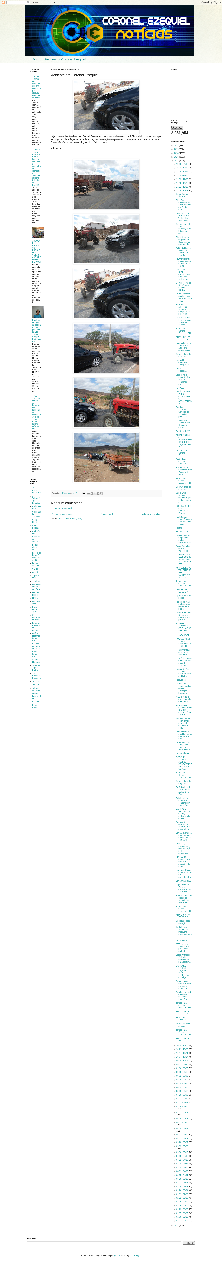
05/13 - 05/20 (182, 1146)
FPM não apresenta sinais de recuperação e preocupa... (183, 309)
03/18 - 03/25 (182, 1179)
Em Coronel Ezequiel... (182, 1018)
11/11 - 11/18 (182, 187)
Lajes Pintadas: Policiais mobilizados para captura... (183, 958)
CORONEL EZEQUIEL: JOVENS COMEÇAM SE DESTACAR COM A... (184, 763)
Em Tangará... (182, 940)
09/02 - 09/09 (182, 1076)
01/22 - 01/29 (182, 1209)
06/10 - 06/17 (182, 1129)
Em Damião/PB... (183, 753)
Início (34, 59)
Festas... (179, 528)
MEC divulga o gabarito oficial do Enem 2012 (183, 699)
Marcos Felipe (35, 593)
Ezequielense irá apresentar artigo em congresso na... (184, 346)
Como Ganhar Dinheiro (182, 195)
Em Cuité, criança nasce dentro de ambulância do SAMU (184, 836)
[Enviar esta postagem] (83, 493)
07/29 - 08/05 (182, 1095)
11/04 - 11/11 (182, 190)
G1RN (35, 569)
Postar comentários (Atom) (70, 518)
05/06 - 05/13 (182, 1152)
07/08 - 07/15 (182, 1106)
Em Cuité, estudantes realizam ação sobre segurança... (183, 848)
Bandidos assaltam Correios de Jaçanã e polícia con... (182, 412)
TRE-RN (36, 685)
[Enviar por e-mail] (88, 493)
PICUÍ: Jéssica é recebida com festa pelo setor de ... (184, 297)
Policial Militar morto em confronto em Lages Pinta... (183, 801)
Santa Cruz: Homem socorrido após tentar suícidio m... (184, 497)
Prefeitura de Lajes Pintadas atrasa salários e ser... (184, 520)
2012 (176, 161)
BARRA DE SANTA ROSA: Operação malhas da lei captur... (183, 813)
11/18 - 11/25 (182, 183)
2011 (176, 1225)
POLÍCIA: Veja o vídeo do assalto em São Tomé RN (184, 642)
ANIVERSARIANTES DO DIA (184, 338)
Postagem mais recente (62, 514)
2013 (176, 157)
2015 (176, 149)
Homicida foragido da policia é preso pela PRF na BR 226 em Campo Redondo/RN (36, 330)
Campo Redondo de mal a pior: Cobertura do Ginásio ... (183, 424)
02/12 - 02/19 (182, 1198)
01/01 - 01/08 (182, 1221)
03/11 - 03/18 (182, 1182)
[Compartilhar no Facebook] (97, 493)
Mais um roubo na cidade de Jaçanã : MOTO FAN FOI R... (184, 899)
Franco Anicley (35, 564)
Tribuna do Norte (36, 689)
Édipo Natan (35, 706)
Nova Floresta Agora (35, 609)
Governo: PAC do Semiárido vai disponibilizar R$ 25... (183, 286)
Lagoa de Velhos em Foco (36, 586)
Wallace (35, 702)
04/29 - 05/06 (182, 1156)
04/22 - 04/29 (182, 1160)
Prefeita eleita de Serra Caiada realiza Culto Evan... (183, 790)
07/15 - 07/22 (182, 1102)
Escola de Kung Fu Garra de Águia (36, 556)
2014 (176, 153)
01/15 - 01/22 (182, 1213)
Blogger (137, 1256)
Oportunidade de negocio (183, 355)
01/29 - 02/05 (182, 1205)
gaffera (117, 1256)
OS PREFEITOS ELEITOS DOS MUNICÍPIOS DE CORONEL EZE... (183, 559)
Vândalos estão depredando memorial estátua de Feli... (183, 723)
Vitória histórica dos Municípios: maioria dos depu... (184, 735)
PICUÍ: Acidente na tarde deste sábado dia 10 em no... (183, 262)
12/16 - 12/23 (182, 172)
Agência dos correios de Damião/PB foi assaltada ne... (183, 825)
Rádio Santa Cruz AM (36, 654)
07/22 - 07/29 (182, 1099)
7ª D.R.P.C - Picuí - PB (36, 490)
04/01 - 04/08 (182, 1171)
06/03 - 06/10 (182, 1135)
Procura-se (181, 680)
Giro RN (35, 572)
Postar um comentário (64, 508)
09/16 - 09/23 (182, 1068)
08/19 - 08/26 (182, 1083)
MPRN (35, 598)
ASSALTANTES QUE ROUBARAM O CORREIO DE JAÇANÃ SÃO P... (184, 441)
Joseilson (36, 581)
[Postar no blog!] (91, 493)
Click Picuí (34, 521)
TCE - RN (36, 681)
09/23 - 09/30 (182, 1064)
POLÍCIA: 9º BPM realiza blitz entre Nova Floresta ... (183, 509)
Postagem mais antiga (151, 514)
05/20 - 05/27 (182, 1142)
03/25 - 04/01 (182, 1175)
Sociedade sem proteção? (183, 922)
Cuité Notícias (35, 526)
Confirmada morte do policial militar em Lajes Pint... (184, 995)
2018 (176, 145)
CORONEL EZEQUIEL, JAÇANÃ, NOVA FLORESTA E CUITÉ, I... (183, 972)
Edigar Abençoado (36, 547)
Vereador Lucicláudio (36, 696)
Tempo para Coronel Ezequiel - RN (183, 330)
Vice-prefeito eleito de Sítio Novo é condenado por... (183, 379)
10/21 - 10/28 (182, 1049)
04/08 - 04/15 (182, 1167)
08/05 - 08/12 (182, 1091)
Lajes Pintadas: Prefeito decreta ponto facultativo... (183, 888)
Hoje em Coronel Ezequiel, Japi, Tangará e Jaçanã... (183, 321)
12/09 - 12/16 (182, 175)
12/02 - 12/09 (182, 179)
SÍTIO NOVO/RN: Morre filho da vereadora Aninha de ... (183, 217)
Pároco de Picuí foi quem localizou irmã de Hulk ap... (183, 672)
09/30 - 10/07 (182, 1061)
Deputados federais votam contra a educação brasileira (183, 688)
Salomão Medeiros (36, 661)
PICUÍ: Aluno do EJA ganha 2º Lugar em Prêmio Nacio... (184, 746)
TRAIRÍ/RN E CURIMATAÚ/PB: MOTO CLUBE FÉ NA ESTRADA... (184, 710)
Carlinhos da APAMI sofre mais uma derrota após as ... (184, 932)
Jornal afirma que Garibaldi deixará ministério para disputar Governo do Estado (36, 87)
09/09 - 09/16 (182, 1072)
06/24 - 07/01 (182, 1118)
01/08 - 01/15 (182, 1217)
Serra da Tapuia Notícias (36, 667)
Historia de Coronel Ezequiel (65, 59)
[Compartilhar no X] (94, 493)
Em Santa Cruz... (183, 531)
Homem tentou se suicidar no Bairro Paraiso (184, 652)
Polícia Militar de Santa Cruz (36, 637)
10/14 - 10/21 (182, 1053)
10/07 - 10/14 (182, 1057)
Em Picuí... (180, 388)
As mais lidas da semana (183, 1025)
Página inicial (107, 514)
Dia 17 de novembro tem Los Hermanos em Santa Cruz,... (183, 205)
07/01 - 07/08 (182, 1112)
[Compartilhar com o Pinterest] (101, 493)
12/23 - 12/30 (182, 168)
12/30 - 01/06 (182, 164)
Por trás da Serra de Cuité (36, 646)
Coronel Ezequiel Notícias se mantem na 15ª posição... (184, 616)
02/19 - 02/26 (182, 1194)
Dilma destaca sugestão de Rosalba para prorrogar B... (183, 240)
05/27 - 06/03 (182, 1138)
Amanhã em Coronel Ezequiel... (182, 453)
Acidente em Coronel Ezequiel (181, 461)
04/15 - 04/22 (182, 1163)
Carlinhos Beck (36, 507)
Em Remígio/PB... (183, 431)
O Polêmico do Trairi (36, 617)
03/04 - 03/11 (182, 1186)
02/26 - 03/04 (182, 1190)
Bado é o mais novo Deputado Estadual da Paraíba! (184, 471)
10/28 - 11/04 (182, 1045)
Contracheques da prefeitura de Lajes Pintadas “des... (184, 539)
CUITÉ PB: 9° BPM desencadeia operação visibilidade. (183, 274)
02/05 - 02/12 (182, 1202)
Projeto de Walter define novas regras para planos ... (183, 605)
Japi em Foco (35, 576)
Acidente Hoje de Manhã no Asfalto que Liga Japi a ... (183, 251)
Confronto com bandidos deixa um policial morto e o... (184, 984)
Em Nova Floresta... (181, 370)
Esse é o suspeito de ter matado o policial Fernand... (184, 661)
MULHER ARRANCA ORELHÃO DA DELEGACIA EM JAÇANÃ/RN (183, 629)
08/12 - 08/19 (182, 1087)
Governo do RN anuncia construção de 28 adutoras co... (183, 229)
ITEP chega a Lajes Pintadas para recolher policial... (184, 947)
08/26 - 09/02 (182, 1080)
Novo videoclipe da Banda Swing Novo (183, 362)
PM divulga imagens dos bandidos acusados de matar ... (183, 861)
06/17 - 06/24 (182, 1122)
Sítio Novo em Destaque (36, 675)
